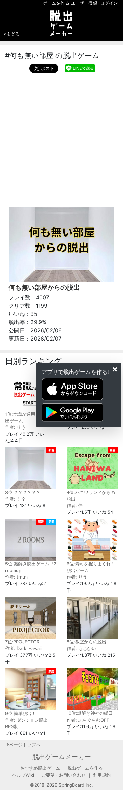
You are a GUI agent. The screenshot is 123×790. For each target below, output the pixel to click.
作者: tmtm (16, 577)
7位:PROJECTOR (22, 641)
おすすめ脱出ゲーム (40, 768)
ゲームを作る (56, 3)
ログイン (109, 3)
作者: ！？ (15, 499)
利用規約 (102, 775)
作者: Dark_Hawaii (23, 648)
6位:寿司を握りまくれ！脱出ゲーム (91, 567)
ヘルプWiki (23, 775)
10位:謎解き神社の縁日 (90, 713)
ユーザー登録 (84, 3)
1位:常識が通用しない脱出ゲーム (29, 417)
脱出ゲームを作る (85, 768)
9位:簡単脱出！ (20, 713)
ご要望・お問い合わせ (63, 775)
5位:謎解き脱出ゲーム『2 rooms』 (30, 567)
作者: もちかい (81, 648)
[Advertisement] (61, 138)
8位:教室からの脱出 (86, 641)
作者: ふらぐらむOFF (88, 720)
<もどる (11, 33)
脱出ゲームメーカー (61, 757)
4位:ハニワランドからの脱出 (91, 496)
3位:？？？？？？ (22, 492)
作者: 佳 (75, 505)
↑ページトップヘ (22, 744)
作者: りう (15, 427)
